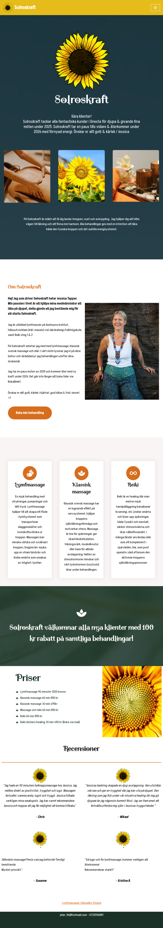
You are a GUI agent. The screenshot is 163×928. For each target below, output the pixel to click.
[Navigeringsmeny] (155, 7)
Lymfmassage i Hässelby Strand (81, 903)
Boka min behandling (30, 413)
